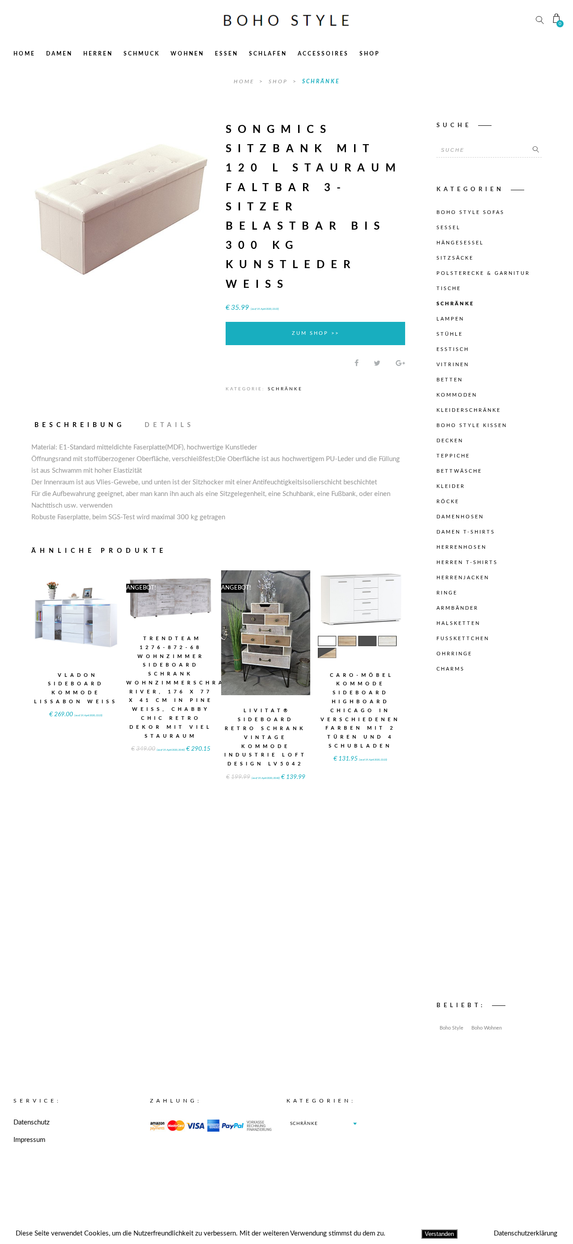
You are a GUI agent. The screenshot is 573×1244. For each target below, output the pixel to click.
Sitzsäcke (455, 258)
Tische (448, 288)
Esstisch (452, 349)
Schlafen (268, 53)
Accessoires (323, 53)
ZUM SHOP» (76, 626)
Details (169, 425)
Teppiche (453, 455)
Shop (369, 53)
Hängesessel (460, 242)
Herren (98, 53)
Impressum (29, 1140)
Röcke (447, 501)
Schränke (321, 81)
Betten (449, 379)
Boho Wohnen (486, 1028)
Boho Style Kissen (471, 425)
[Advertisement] (489, 839)
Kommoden (456, 395)
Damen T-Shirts (465, 532)
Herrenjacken (462, 577)
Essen (226, 53)
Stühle (449, 334)
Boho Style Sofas (470, 212)
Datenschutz (31, 1122)
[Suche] (536, 150)
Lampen (450, 318)
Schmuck (142, 53)
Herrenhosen (461, 547)
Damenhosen (460, 516)
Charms (450, 669)
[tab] (83, 425)
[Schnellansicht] (98, 609)
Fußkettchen (462, 638)
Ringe (447, 592)
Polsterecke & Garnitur (483, 273)
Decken (449, 440)
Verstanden (439, 1234)
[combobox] (323, 1123)
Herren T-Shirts (467, 562)
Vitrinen (452, 364)
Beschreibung (79, 425)
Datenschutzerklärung (525, 1233)
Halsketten (458, 623)
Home (24, 53)
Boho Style (451, 1028)
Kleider (450, 486)
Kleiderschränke (468, 410)
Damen (59, 53)
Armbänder (457, 608)
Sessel (448, 227)
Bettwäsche (459, 471)
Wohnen (187, 53)
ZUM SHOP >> (315, 333)
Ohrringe (454, 653)
